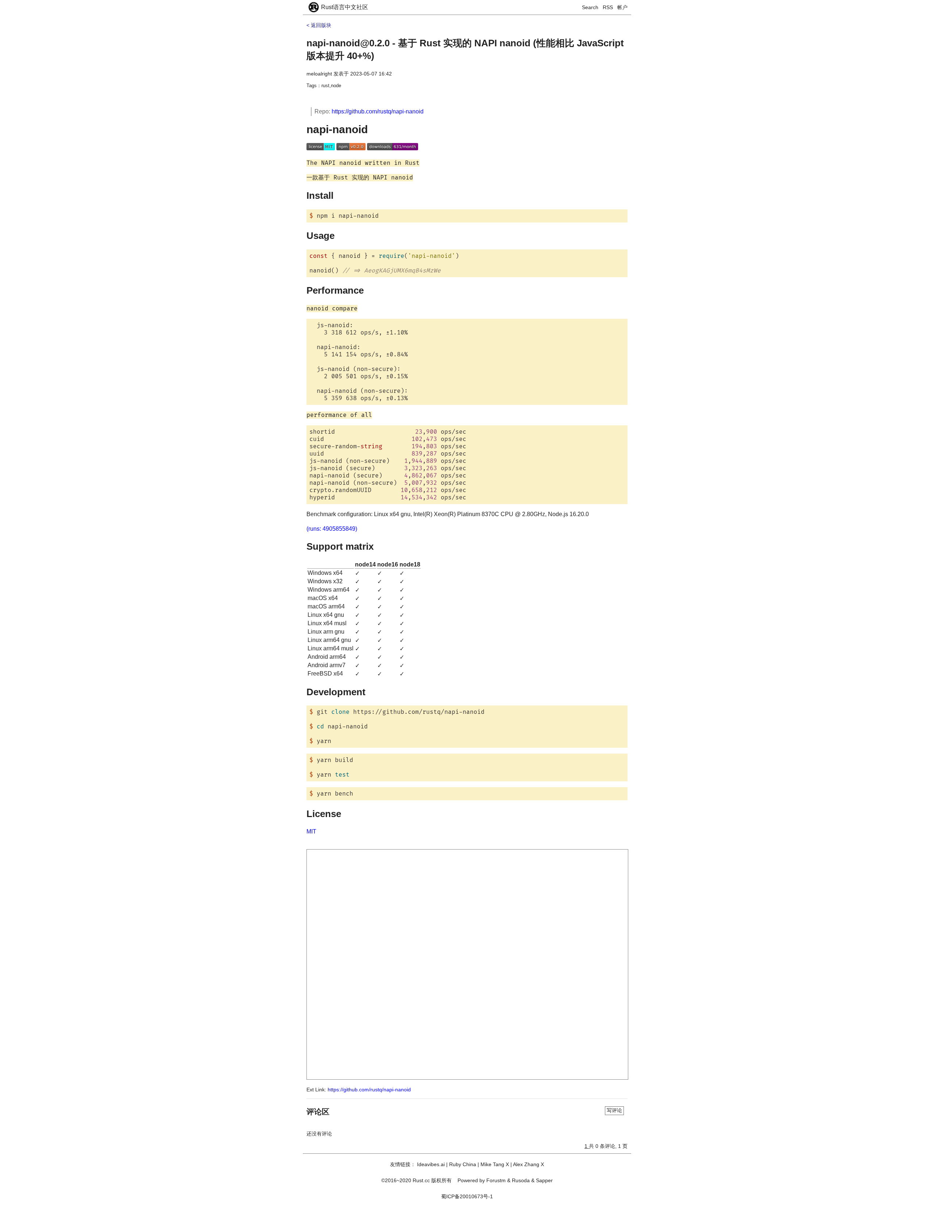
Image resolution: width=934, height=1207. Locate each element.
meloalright (319, 74)
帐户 (622, 7)
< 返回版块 (318, 25)
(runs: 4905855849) (331, 529)
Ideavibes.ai (431, 1164)
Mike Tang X (494, 1164)
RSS (608, 7)
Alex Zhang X (528, 1164)
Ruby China (462, 1164)
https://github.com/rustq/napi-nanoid (378, 111)
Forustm (496, 1180)
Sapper (544, 1180)
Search (590, 7)
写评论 (614, 1110)
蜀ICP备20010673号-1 (467, 1196)
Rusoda (521, 1180)
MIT (311, 831)
